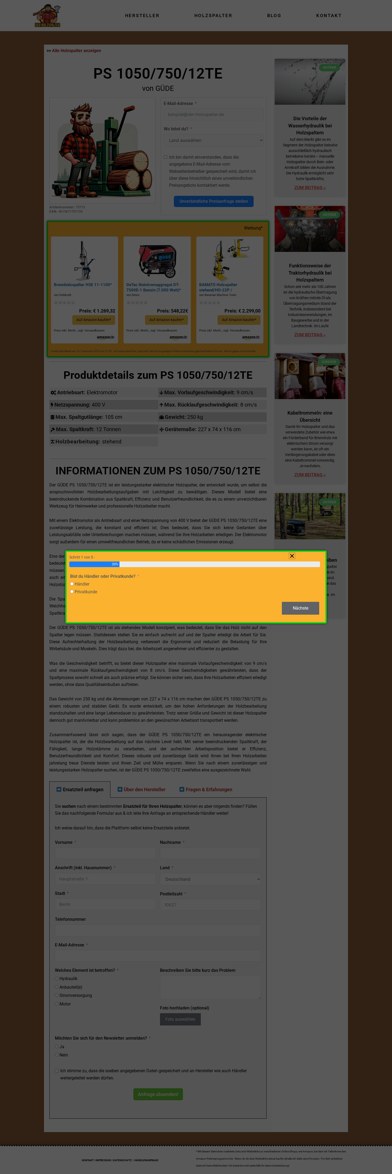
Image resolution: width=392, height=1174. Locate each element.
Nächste (300, 608)
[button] (292, 556)
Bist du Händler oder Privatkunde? (102, 576)
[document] (196, 587)
